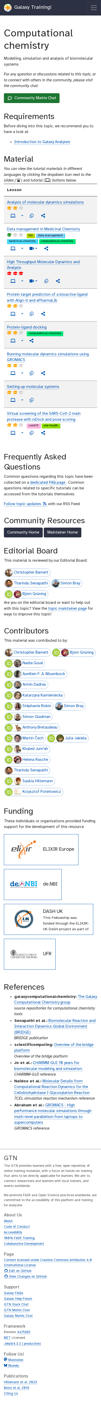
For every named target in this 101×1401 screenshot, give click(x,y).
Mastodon (15, 1360)
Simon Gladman (37, 717)
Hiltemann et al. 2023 (20, 1382)
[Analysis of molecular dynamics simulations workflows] (43, 215)
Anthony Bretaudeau (40, 727)
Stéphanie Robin (37, 706)
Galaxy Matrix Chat (18, 1316)
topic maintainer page (67, 609)
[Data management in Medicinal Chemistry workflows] (46, 248)
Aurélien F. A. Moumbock (44, 674)
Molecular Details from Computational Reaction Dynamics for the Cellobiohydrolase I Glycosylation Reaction (52, 1087)
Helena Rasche (35, 760)
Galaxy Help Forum (18, 1299)
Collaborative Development (24, 1244)
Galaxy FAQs (13, 1293)
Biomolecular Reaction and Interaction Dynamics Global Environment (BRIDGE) (55, 1027)
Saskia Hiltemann (38, 781)
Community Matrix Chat (31, 99)
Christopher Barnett (31, 572)
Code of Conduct (17, 1226)
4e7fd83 (23, 1332)
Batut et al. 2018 (16, 1388)
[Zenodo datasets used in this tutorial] (32, 215)
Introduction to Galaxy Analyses (42, 142)
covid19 (33, 425)
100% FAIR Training (19, 1238)
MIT (7, 1338)
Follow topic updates (25, 504)
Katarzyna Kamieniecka (43, 695)
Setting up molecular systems (33, 387)
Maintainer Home (62, 532)
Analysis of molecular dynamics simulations (45, 202)
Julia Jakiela (75, 738)
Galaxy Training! (32, 7)
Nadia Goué (33, 663)
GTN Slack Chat (16, 1304)
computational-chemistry (57, 241)
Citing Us (11, 1393)
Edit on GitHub (19, 1271)
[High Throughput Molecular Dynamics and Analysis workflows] (58, 281)
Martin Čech (33, 738)
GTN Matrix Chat (17, 1310)
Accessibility (13, 1232)
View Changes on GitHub (27, 1277)
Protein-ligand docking (27, 327)
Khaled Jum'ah (35, 749)
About (8, 1221)
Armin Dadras (34, 685)
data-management (50, 235)
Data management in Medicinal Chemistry (43, 229)
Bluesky (13, 1365)
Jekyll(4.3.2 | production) (22, 1343)
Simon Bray (70, 583)
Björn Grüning (34, 594)
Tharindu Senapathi (31, 583)
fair (30, 235)
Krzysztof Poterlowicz (42, 792)
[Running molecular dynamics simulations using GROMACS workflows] (43, 373)
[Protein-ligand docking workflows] (32, 340)
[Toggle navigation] (93, 8)
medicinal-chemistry (22, 241)
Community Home (23, 532)
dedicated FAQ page (48, 483)
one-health (51, 425)
